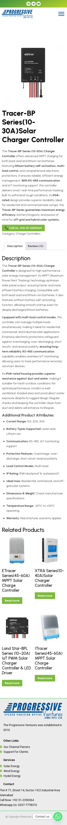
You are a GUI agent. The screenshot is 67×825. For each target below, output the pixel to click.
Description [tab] (15, 246)
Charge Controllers (28, 233)
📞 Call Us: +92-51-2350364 (23, 228)
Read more (12, 600)
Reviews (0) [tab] (35, 246)
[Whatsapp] (58, 816)
